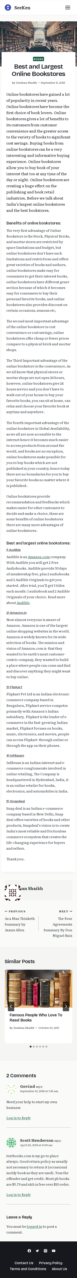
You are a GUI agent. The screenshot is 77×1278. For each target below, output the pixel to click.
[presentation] (38, 989)
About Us (59, 1269)
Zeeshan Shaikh (26, 82)
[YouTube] (53, 1250)
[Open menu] (67, 7)
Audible (23, 602)
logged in (34, 1226)
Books (38, 59)
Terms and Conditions (28, 1269)
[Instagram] (45, 1250)
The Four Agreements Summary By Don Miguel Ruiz (58, 923)
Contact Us (24, 1263)
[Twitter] (37, 1250)
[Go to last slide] (11, 1006)
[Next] (66, 1006)
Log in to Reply (18, 1117)
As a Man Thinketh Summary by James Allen (20, 920)
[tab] (31, 1047)
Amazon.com (39, 556)
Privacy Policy (50, 1263)
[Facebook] (29, 1250)
